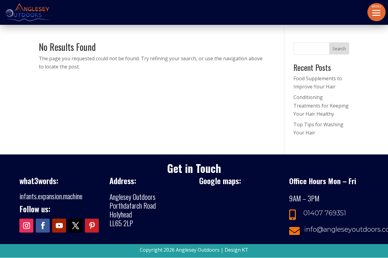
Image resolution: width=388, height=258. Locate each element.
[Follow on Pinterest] (92, 226)
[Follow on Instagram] (26, 226)
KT (245, 249)
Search (339, 48)
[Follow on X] (75, 226)
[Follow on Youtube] (59, 226)
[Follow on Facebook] (43, 226)
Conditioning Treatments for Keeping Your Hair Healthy (321, 105)
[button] (376, 12)
